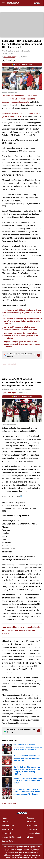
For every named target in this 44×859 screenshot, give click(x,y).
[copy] (14, 60)
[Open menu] (3, 3)
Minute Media (11, 846)
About (4, 818)
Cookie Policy (7, 833)
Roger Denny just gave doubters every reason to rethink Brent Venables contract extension (21, 344)
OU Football (12, 364)
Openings (30, 818)
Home (4, 364)
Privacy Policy (7, 829)
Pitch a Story (32, 825)
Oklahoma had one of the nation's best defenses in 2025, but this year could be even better (20, 335)
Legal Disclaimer (33, 833)
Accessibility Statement (11, 837)
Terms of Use (32, 829)
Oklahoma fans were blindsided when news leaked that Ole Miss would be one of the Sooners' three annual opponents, (19, 99)
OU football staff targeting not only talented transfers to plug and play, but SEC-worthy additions (22, 321)
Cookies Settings (8, 841)
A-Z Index (30, 837)
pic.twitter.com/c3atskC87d (13, 506)
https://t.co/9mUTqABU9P (14, 502)
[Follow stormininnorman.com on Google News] (38, 355)
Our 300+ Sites (32, 822)
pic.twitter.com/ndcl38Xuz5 (13, 201)
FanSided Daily (8, 825)
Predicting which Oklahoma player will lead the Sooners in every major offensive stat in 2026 (22, 312)
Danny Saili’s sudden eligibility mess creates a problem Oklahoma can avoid (20, 328)
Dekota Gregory (10, 57)
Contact (5, 822)
